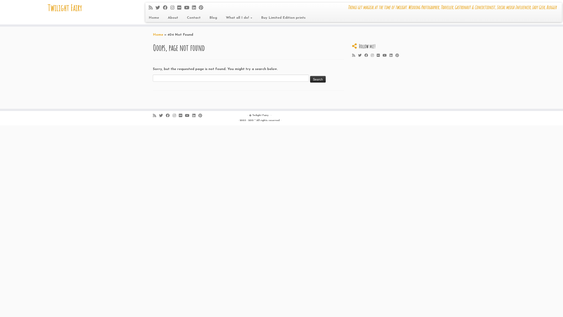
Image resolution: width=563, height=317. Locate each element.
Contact (194, 18)
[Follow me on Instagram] (173, 8)
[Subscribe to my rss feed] (152, 8)
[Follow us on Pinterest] (202, 8)
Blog (213, 18)
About (173, 18)
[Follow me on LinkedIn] (195, 8)
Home (154, 18)
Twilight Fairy (65, 7)
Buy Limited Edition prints (283, 18)
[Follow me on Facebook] (166, 8)
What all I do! (238, 18)
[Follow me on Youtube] (188, 8)
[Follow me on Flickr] (180, 8)
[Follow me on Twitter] (159, 8)
